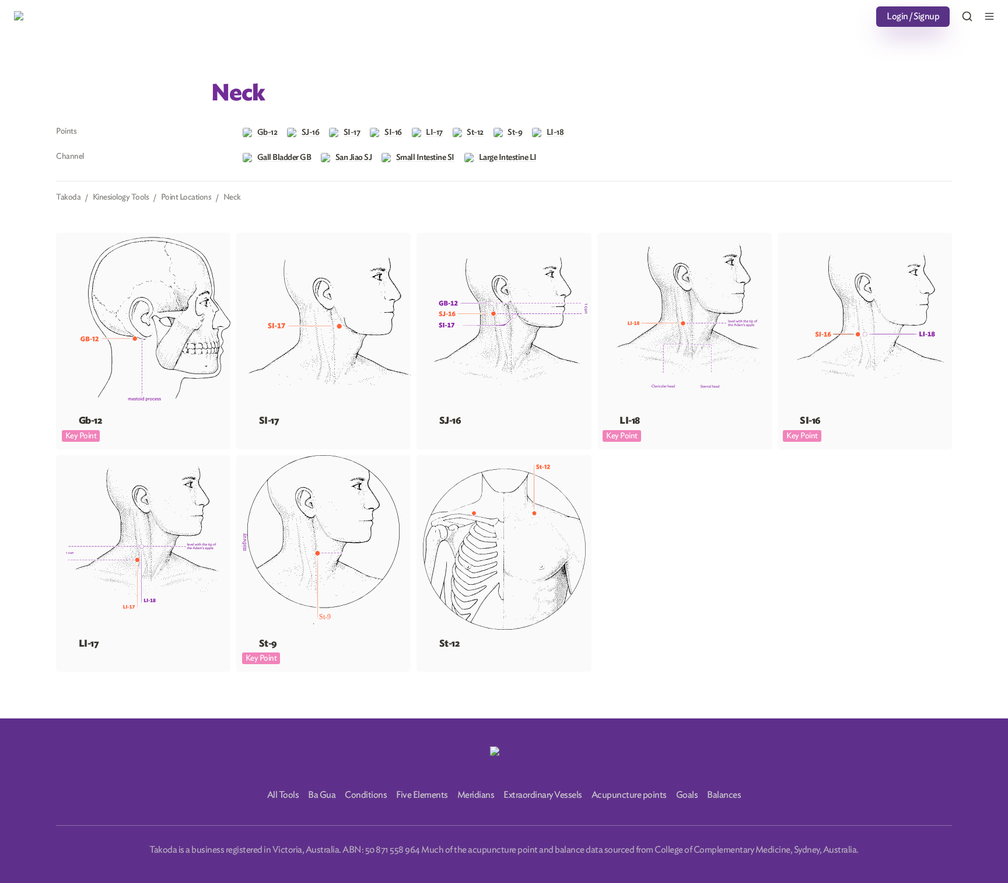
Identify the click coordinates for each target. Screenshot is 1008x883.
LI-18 (607, 238)
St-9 (244, 460)
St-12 (426, 460)
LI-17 (65, 460)
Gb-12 (67, 238)
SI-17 (245, 238)
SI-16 (787, 238)
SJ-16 (426, 238)
